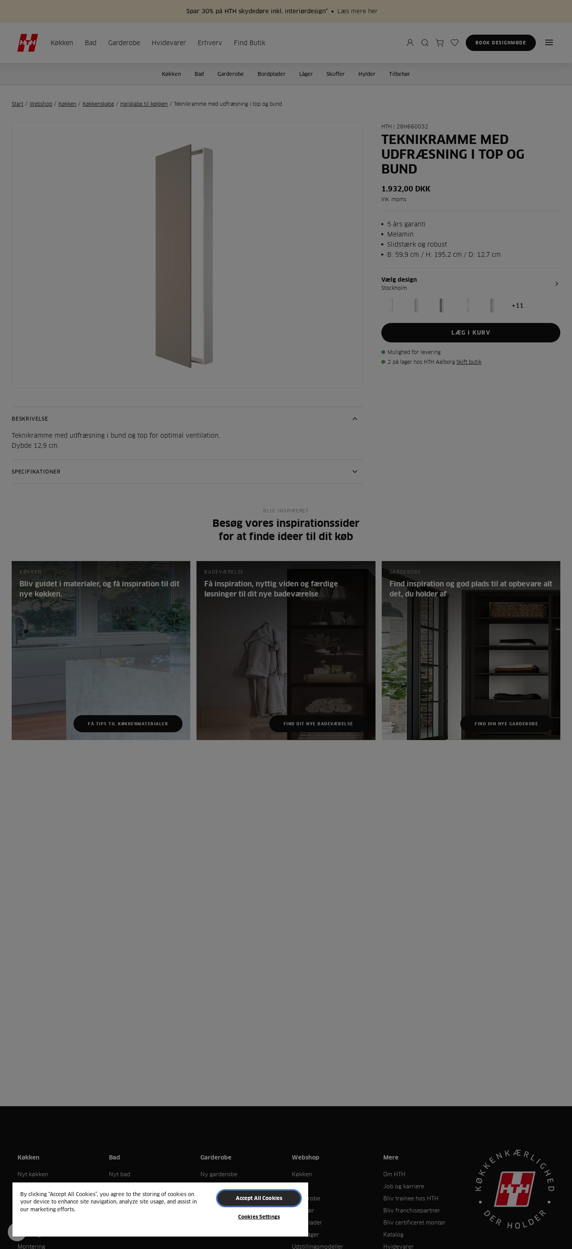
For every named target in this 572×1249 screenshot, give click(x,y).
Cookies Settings (259, 1217)
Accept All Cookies (259, 1198)
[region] (160, 1209)
